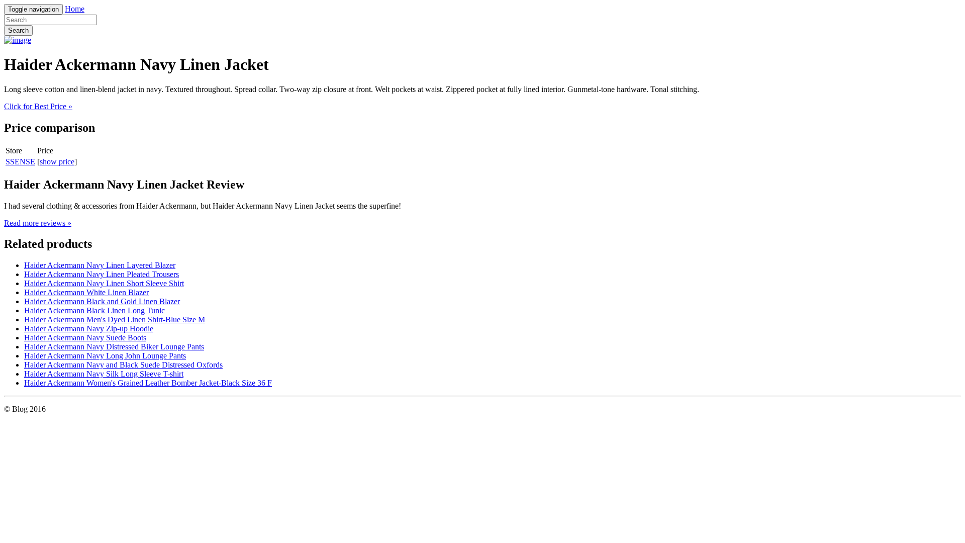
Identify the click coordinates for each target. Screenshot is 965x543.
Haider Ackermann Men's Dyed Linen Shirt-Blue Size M (114, 319)
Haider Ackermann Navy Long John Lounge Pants (105, 355)
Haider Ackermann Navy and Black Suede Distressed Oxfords (123, 364)
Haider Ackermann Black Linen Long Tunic (94, 310)
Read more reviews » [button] (37, 223)
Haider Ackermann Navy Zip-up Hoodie (88, 328)
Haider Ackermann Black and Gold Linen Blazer (102, 301)
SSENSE (20, 161)
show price (57, 161)
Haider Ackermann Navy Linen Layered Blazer (99, 265)
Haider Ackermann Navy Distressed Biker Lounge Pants (114, 346)
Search (18, 30)
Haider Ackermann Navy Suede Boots (85, 337)
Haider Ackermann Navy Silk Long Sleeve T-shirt (103, 374)
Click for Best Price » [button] (38, 106)
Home (74, 9)
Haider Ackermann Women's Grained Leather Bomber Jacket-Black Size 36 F (148, 383)
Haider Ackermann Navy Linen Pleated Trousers (101, 274)
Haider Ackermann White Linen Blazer (86, 292)
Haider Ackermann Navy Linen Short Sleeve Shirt (104, 283)
